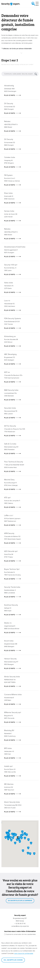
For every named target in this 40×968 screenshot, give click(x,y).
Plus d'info (10, 95)
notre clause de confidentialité (23, 953)
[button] (16, 834)
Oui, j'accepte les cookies (13, 960)
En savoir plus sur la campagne (20, 900)
